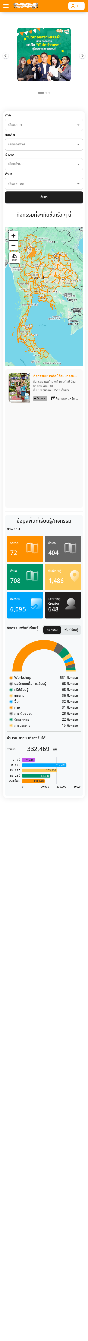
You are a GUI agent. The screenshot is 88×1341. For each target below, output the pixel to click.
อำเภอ (9, 154)
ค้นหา (44, 197)
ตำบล (9, 174)
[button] (44, 52)
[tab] (41, 93)
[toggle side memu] (6, 6)
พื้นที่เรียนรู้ (72, 630)
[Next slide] (82, 56)
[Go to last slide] (6, 56)
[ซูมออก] (13, 245)
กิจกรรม (52, 630)
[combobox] (38, 125)
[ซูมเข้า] (13, 235)
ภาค (8, 115)
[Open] (78, 125)
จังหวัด (10, 135)
